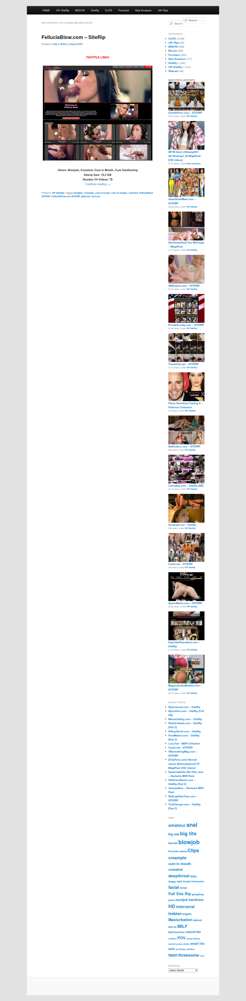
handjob (182, 900)
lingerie (186, 914)
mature (197, 920)
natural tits (193, 932)
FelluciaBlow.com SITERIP (66, 196)
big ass (173, 834)
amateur (177, 825)
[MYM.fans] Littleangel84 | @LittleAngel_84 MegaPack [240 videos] (184, 156)
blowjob (78, 193)
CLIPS (108, 10)
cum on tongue (119, 193)
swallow (190, 949)
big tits (188, 833)
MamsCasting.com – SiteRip (185, 719)
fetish (183, 888)
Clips (193, 850)
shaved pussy (175, 943)
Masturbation (180, 919)
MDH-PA (80, 10)
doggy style (175, 881)
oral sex (95, 196)
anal (191, 825)
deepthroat (178, 875)
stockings (181, 949)
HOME (46, 10)
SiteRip (95, 10)
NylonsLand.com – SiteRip (184, 707)
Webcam (173, 71)
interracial (185, 906)
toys (202, 955)
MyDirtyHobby (176, 932)
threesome (188, 955)
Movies (172, 50)
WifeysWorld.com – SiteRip (184, 731)
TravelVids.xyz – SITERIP (183, 364)
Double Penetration (193, 881)
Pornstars (123, 10)
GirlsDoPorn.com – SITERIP (185, 112)
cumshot (133, 193)
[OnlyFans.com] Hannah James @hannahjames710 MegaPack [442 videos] (183, 763)
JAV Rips (163, 10)
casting (183, 851)
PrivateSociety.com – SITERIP (186, 325)
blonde (173, 843)
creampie (89, 193)
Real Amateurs (143, 10)
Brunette (173, 851)
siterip (186, 943)
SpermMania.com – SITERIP (185, 603)
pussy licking (193, 938)
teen (173, 955)
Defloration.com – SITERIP (184, 446)
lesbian (175, 913)
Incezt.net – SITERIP (180, 564)
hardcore (196, 899)
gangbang (198, 894)
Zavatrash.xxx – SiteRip (182, 525)
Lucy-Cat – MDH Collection (184, 743)
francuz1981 (76, 44)
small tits (197, 943)
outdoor (172, 938)
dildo (193, 876)
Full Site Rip (179, 893)
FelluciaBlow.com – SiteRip (74, 37)
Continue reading (97, 184)
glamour (85, 196)
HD (171, 906)
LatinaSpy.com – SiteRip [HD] (185, 485)
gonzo (171, 900)
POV (181, 938)
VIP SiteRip (62, 10)
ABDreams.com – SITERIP (184, 285)
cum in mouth (102, 193)
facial (173, 887)
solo (171, 948)
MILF (182, 926)
